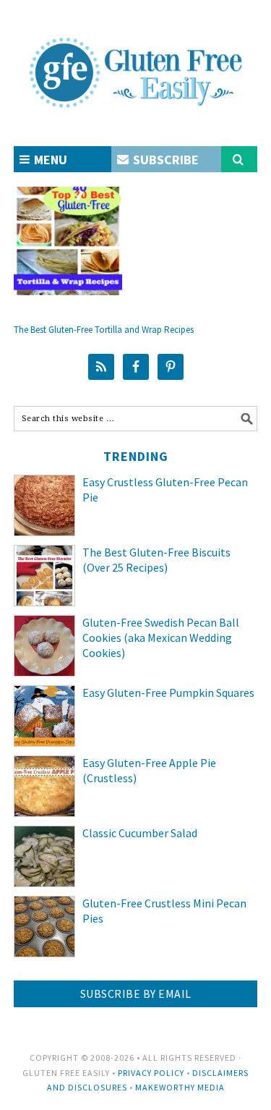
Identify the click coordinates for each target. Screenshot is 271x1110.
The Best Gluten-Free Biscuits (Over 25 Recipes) (156, 560)
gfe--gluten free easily (136, 60)
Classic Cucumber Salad (139, 833)
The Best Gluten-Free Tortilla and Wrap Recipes (104, 329)
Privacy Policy (151, 1072)
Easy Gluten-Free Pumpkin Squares (168, 692)
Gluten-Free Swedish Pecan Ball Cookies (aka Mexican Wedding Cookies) (160, 637)
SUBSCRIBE (164, 159)
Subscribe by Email (136, 993)
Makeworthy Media (180, 1087)
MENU (49, 159)
